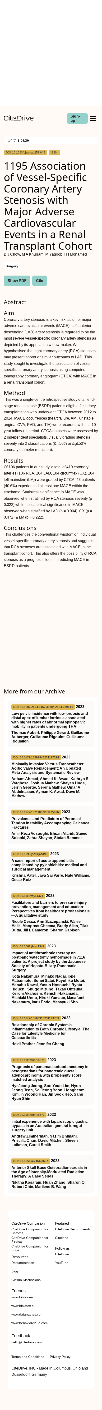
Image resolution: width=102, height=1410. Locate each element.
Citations (61, 1238)
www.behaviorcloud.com (29, 1323)
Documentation (22, 1263)
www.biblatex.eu (23, 1306)
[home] (18, 119)
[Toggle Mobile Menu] (93, 118)
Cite (39, 281)
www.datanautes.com (27, 1314)
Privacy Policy (60, 1357)
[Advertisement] (51, 53)
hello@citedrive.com (26, 1342)
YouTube (61, 1263)
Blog (14, 1271)
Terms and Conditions (27, 1357)
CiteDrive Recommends (73, 1229)
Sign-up (75, 118)
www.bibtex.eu (22, 1297)
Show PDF (17, 281)
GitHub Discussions (26, 1280)
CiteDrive (62, 1254)
